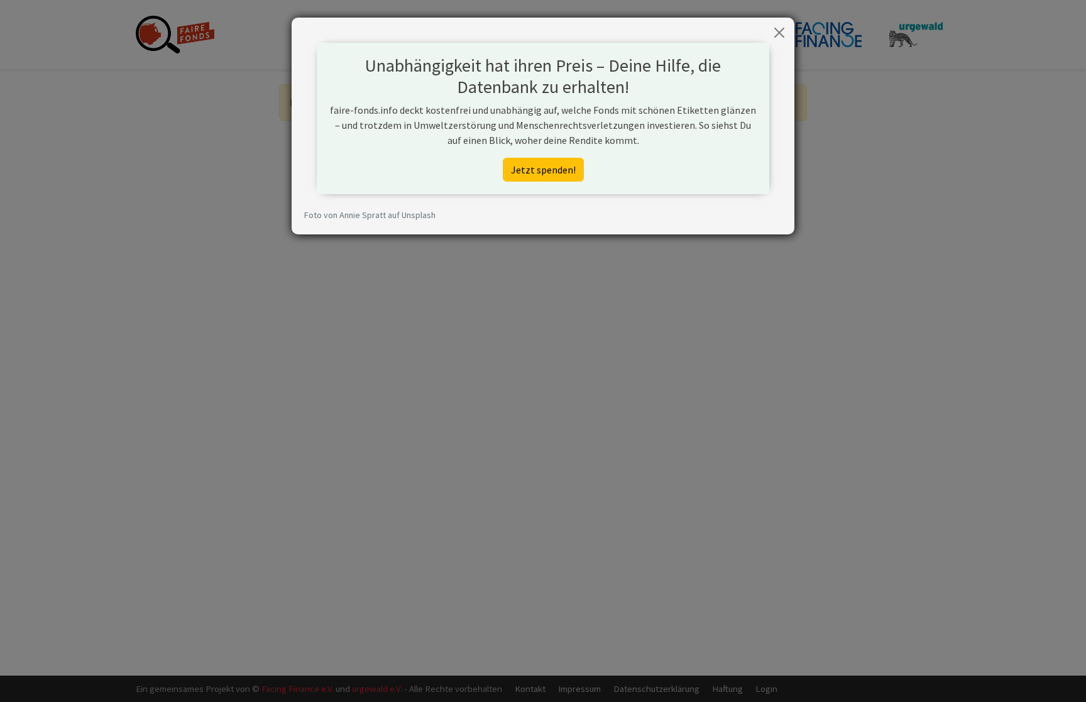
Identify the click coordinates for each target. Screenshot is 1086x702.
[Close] (779, 33)
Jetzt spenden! (543, 169)
